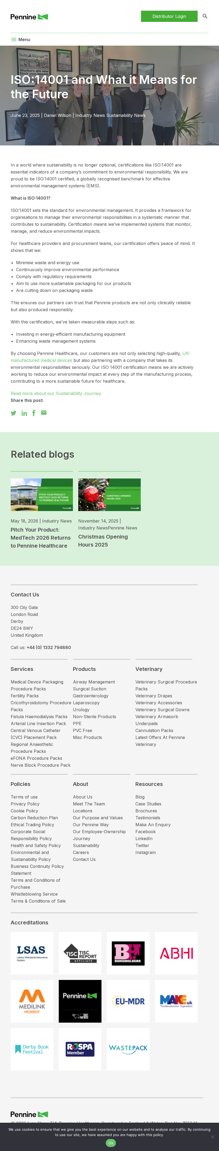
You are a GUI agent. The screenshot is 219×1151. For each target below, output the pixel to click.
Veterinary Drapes (153, 695)
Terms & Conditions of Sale (38, 901)
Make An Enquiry (153, 824)
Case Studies (148, 803)
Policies (20, 784)
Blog (139, 797)
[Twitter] (13, 412)
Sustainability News (126, 115)
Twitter (142, 845)
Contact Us (84, 859)
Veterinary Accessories (158, 702)
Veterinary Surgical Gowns (162, 709)
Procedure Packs (28, 688)
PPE (77, 723)
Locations (82, 810)
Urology (81, 709)
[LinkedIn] (24, 412)
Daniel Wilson (57, 115)
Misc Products (87, 737)
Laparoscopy (86, 702)
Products (84, 669)
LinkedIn (143, 838)
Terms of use (24, 797)
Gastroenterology (90, 695)
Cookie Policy (24, 810)
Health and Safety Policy (36, 845)
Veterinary (149, 669)
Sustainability (86, 845)
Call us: (41, 647)
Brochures (146, 810)
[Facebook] (33, 412)
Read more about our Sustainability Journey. (56, 393)
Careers (81, 852)
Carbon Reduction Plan (34, 817)
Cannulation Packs (154, 730)
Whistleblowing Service (34, 894)
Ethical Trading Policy (32, 824)
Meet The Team (89, 803)
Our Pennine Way (91, 824)
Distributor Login (169, 16)
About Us (82, 797)
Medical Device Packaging (37, 682)
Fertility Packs (25, 695)
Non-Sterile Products (94, 716)
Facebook (145, 831)
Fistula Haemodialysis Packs (39, 716)
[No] (212, 1137)
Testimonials (147, 817)
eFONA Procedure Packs (36, 758)
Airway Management (94, 682)
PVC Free (82, 730)
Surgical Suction (89, 688)
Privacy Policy (25, 803)
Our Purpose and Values (98, 817)
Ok (110, 1143)
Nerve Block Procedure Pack (41, 765)
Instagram (145, 852)
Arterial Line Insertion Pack (38, 723)
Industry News (90, 115)
